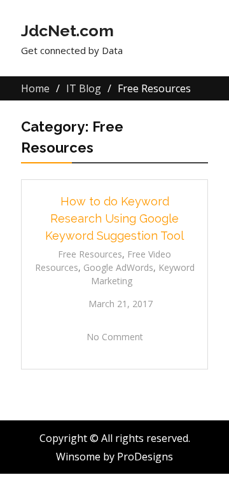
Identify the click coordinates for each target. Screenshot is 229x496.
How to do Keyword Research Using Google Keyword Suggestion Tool (114, 218)
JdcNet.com (67, 30)
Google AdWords (118, 267)
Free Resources (90, 254)
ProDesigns (145, 457)
